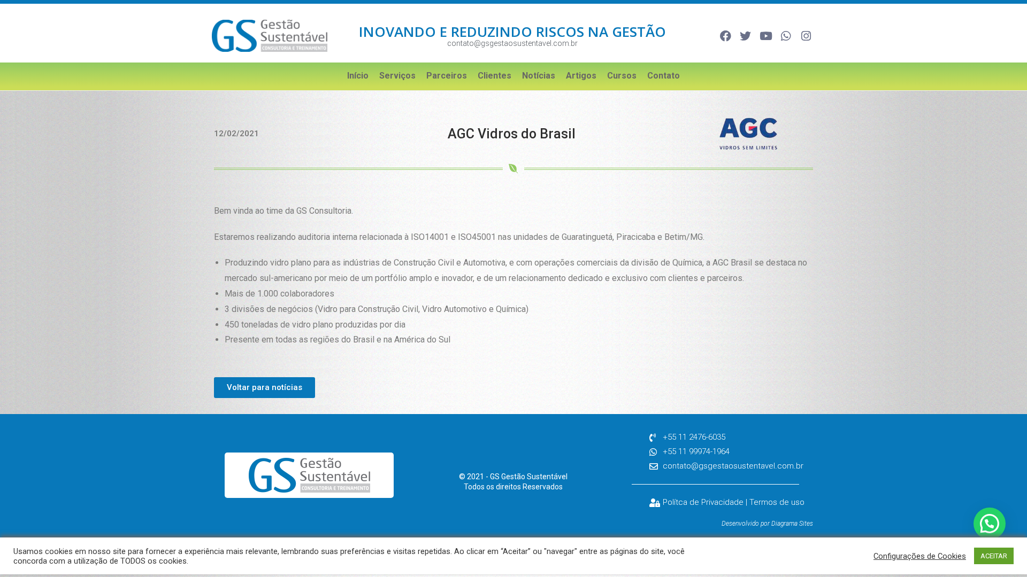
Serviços (397, 76)
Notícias (538, 76)
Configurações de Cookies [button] (919, 556)
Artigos (581, 76)
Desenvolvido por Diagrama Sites (767, 523)
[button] (990, 524)
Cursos (622, 76)
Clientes (494, 76)
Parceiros (446, 76)
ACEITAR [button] (993, 556)
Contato (663, 76)
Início (358, 76)
